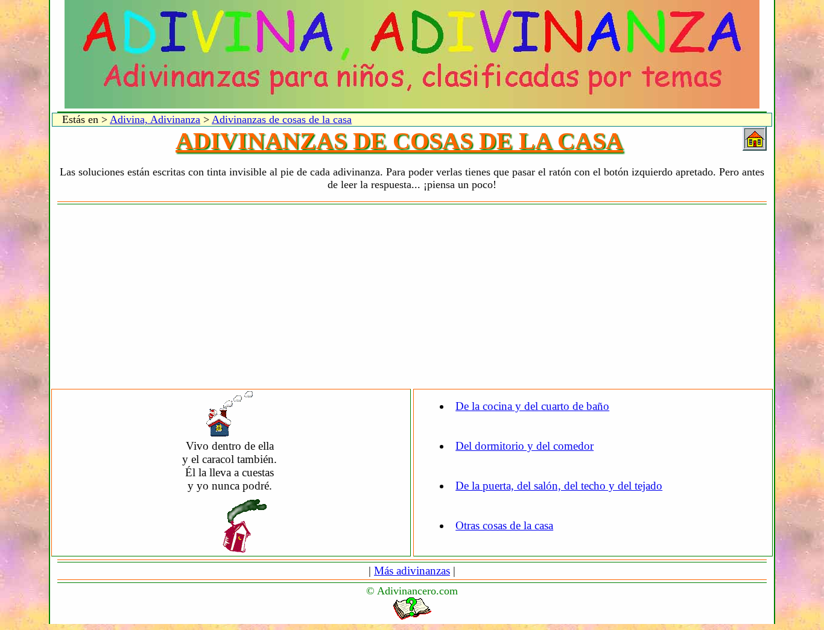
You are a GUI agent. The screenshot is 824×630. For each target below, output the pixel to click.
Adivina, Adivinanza (155, 119)
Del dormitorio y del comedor (524, 445)
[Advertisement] (412, 297)
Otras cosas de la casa (504, 525)
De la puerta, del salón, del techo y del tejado (558, 485)
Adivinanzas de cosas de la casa (282, 119)
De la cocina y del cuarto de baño (532, 406)
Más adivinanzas (412, 570)
